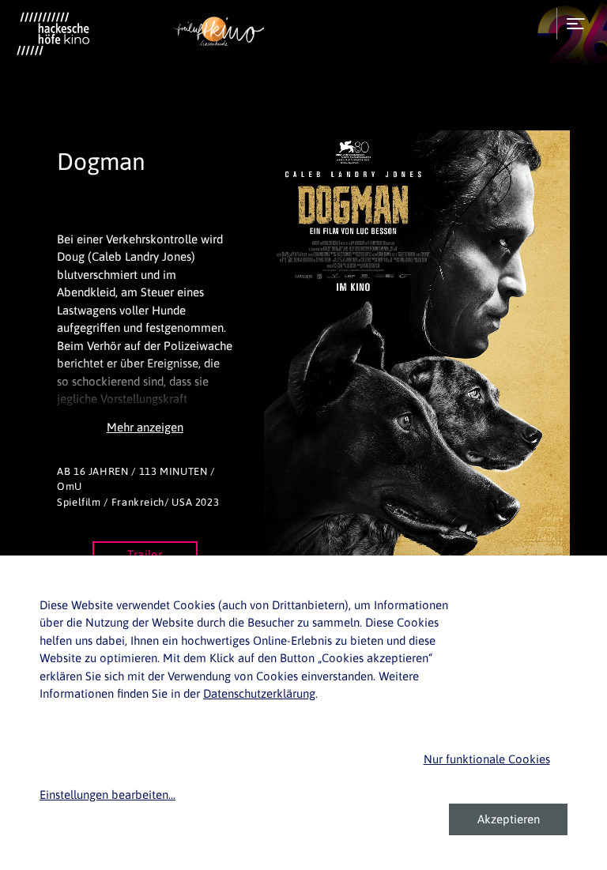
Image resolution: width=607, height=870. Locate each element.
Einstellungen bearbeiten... (107, 794)
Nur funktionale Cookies (487, 759)
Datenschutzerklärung (259, 693)
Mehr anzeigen (145, 427)
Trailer (144, 554)
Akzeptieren (508, 819)
